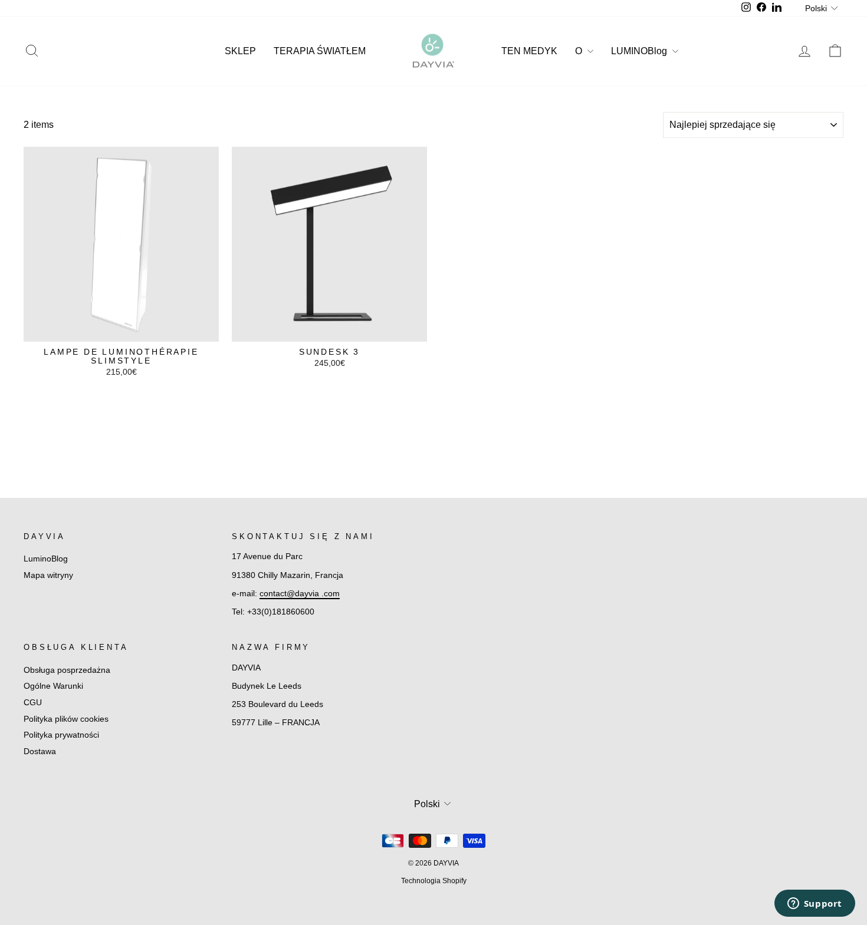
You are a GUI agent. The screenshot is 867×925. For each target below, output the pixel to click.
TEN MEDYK (529, 51)
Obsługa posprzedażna (67, 670)
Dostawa (40, 751)
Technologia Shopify (434, 881)
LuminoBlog (46, 558)
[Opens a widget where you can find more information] (814, 904)
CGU (33, 702)
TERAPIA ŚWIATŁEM (320, 51)
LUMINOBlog (640, 51)
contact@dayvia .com (300, 593)
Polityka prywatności (61, 735)
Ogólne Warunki (53, 686)
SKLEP (240, 51)
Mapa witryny (48, 575)
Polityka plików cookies (66, 719)
